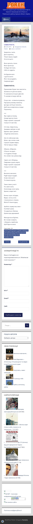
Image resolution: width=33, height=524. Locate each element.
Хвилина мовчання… (20, 353)
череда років (16, 235)
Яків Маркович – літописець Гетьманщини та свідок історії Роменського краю (15, 361)
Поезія (6, 49)
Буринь (6, 230)
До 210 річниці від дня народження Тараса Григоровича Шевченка (16, 444)
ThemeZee (25, 520)
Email (6, 298)
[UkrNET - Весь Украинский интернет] (16, 496)
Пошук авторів (10, 334)
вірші (10, 230)
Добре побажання (23, 230)
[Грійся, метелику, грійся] (9, 385)
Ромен (10, 235)
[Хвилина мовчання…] (9, 353)
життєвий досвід (9, 232)
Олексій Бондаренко (20, 232)
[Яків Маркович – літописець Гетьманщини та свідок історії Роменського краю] (9, 359)
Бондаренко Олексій (20, 47)
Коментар (8, 264)
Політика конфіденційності (13, 510)
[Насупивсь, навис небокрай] (9, 370)
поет (5, 235)
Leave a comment (16, 49)
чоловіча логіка (8, 237)
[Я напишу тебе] (9, 379)
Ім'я (6, 290)
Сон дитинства (23, 242)
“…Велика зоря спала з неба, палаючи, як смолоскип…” (16, 427)
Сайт (5, 306)
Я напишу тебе (18, 379)
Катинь (8, 242)
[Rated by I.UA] (7, 491)
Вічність (15, 230)
